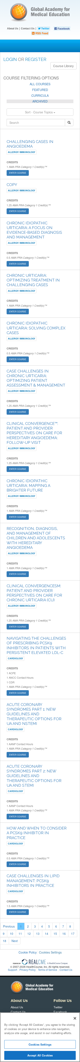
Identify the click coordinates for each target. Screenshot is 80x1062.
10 (11, 933)
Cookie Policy (28, 952)
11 (20, 933)
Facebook (60, 1012)
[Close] (75, 1018)
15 (55, 933)
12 (29, 933)
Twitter (58, 1007)
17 (72, 933)
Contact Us (28, 28)
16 (64, 933)
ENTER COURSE (17, 172)
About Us (12, 28)
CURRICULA (40, 95)
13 (37, 933)
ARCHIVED (40, 101)
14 (46, 933)
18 (4, 941)
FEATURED (40, 90)
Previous (9, 926)
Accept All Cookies (40, 1055)
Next (15, 941)
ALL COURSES (40, 84)
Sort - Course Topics (39, 112)
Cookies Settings (50, 952)
